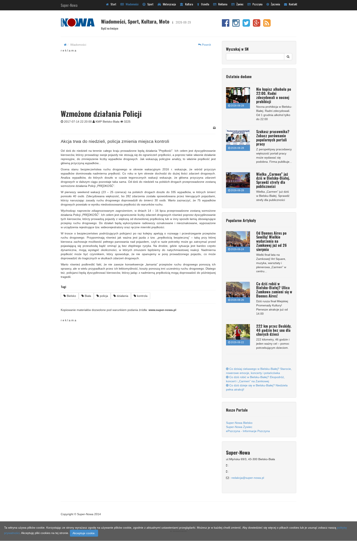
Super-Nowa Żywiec (239, 427)
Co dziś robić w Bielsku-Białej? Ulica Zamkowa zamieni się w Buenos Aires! (274, 290)
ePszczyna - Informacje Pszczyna (248, 431)
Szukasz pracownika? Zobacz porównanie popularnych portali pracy (272, 137)
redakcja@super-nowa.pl (247, 477)
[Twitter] (246, 25)
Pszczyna (256, 4)
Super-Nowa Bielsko (239, 422)
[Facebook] (225, 25)
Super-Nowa (69, 4)
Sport (149, 4)
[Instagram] (236, 25)
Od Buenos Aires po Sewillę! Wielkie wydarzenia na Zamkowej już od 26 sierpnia (271, 241)
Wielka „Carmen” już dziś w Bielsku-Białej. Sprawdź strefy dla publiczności (273, 180)
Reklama (221, 4)
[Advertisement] (138, 78)
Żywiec (238, 4)
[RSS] (267, 25)
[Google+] (256, 25)
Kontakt (292, 4)
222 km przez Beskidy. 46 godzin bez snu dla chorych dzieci (274, 330)
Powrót (206, 44)
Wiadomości (131, 4)
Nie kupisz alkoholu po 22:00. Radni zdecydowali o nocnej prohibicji (273, 95)
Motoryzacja (168, 4)
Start (112, 4)
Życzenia (274, 4)
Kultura (188, 4)
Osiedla (204, 4)
